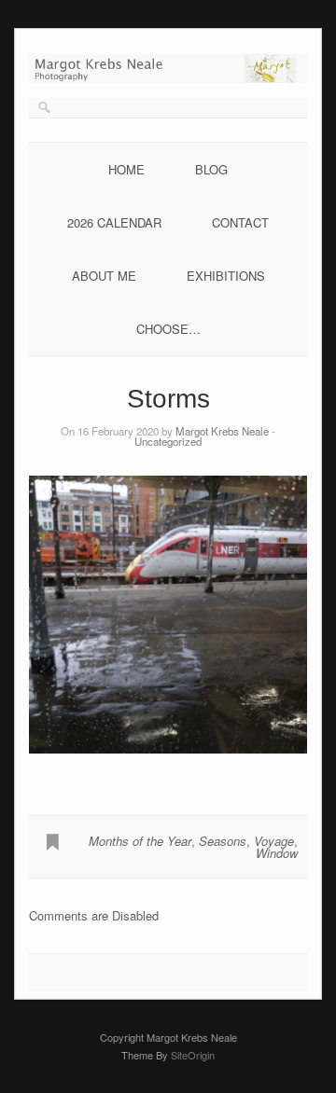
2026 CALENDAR (114, 222)
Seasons (222, 841)
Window (277, 853)
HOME (126, 169)
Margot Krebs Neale (222, 430)
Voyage (274, 841)
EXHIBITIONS (226, 275)
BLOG (211, 169)
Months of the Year (140, 841)
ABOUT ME (104, 275)
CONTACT (240, 222)
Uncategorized (168, 441)
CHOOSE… (168, 329)
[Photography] (168, 78)
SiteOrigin (193, 1054)
